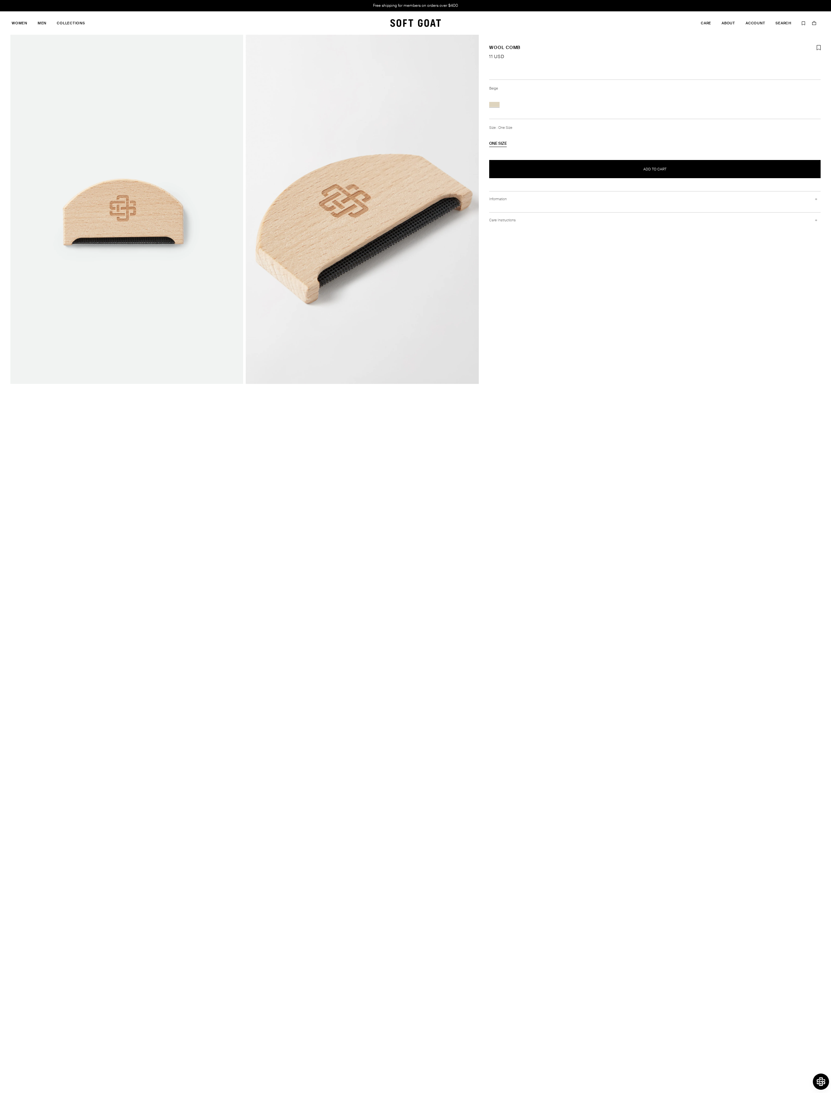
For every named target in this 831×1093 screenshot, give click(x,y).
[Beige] (494, 104)
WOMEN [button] (19, 23)
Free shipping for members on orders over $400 (415, 5)
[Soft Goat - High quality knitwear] (415, 23)
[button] (821, 1082)
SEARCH (783, 23)
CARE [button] (706, 23)
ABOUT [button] (728, 23)
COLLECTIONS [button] (71, 23)
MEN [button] (42, 23)
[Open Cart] (814, 23)
